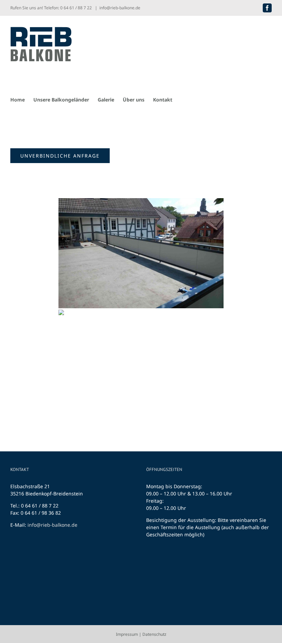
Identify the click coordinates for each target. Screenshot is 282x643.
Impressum (127, 634)
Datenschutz (154, 634)
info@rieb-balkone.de (119, 8)
